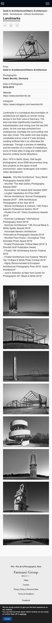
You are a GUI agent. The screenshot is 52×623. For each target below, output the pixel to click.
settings (23, 614)
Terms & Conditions (26, 594)
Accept (7, 619)
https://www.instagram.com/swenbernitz (23, 104)
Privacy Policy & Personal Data (26, 589)
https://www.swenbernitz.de (17, 95)
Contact (26, 584)
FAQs (26, 580)
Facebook (26, 600)
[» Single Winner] (17, 3)
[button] (5, 25)
